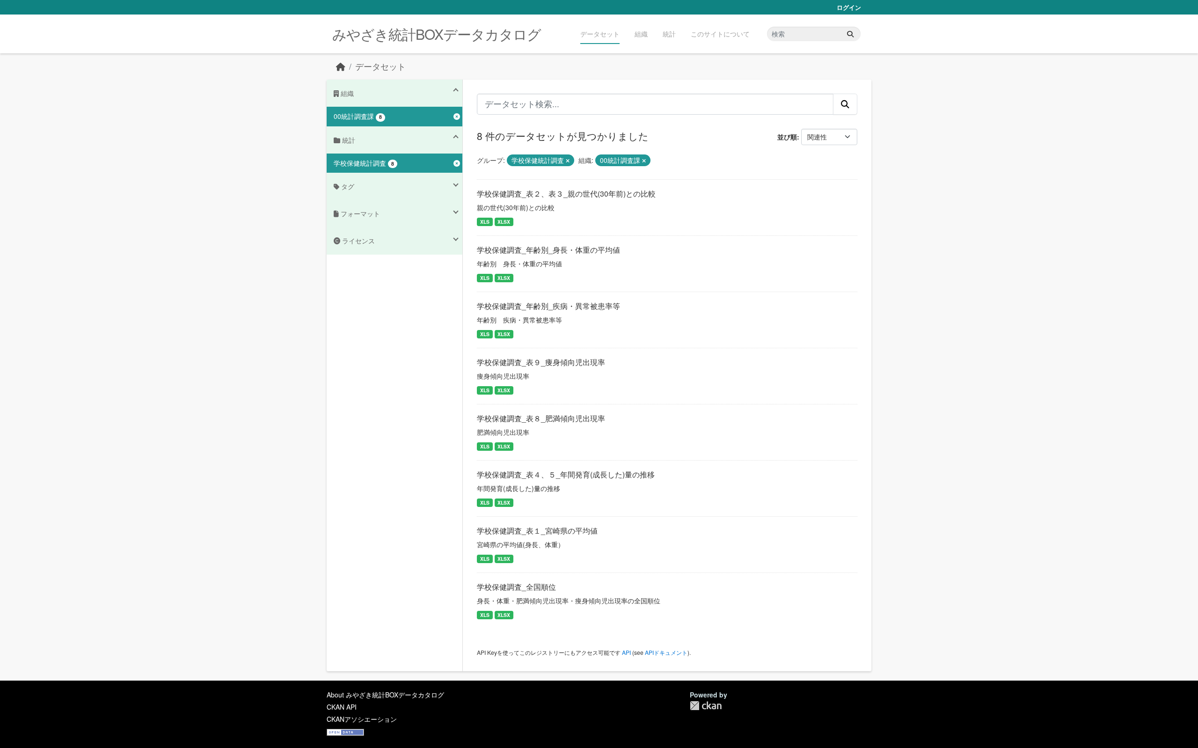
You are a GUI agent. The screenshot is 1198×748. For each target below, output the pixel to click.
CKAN (706, 706)
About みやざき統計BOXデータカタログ (385, 694)
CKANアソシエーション (362, 719)
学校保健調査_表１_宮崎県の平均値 (537, 530)
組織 (641, 33)
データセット (600, 33)
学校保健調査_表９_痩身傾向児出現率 (541, 362)
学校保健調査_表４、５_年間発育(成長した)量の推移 (566, 474)
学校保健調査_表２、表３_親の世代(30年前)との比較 (566, 193)
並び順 (787, 136)
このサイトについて (720, 33)
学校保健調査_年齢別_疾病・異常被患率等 (548, 306)
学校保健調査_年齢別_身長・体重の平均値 (548, 249)
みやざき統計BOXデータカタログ (436, 34)
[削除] (568, 160)
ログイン (849, 7)
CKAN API (342, 706)
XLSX (503, 221)
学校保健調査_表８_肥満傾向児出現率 (541, 418)
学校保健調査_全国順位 (516, 586)
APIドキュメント (666, 652)
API (626, 652)
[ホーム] (340, 66)
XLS (484, 221)
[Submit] (850, 34)
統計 (669, 33)
